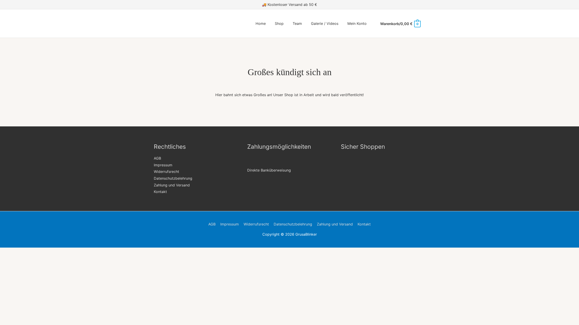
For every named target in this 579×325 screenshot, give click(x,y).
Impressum (163, 165)
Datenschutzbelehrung (173, 178)
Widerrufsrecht (166, 171)
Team (297, 23)
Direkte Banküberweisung (269, 170)
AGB (157, 158)
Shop (279, 23)
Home (261, 23)
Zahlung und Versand (172, 185)
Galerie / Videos (324, 23)
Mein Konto (357, 23)
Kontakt (160, 191)
